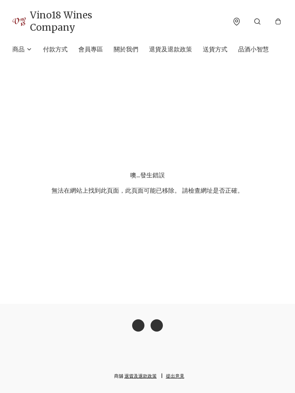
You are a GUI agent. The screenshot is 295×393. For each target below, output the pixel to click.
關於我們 (126, 49)
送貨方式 (215, 49)
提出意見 (175, 376)
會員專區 (90, 49)
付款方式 (55, 49)
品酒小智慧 (253, 49)
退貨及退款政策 (170, 49)
